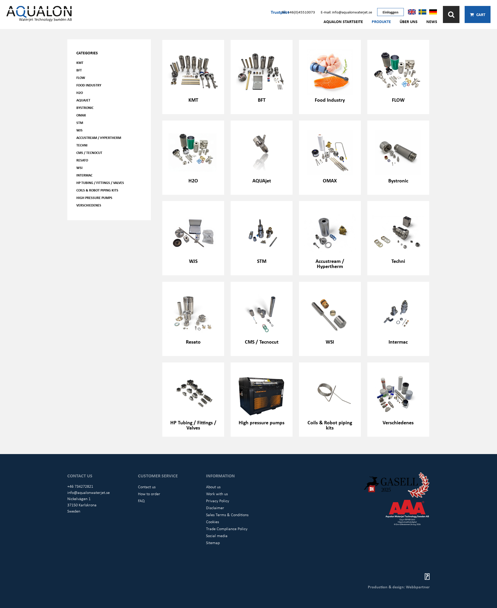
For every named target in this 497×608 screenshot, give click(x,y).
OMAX (81, 115)
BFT (79, 70)
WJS (79, 130)
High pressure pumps (94, 197)
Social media (217, 535)
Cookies (212, 521)
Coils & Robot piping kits (97, 190)
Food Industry (88, 85)
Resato (82, 160)
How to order (149, 493)
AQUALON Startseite (343, 21)
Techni (81, 145)
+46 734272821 (80, 486)
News (431, 21)
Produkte (381, 21)
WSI (79, 167)
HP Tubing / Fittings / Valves (100, 182)
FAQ (141, 500)
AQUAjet (83, 100)
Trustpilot (280, 12)
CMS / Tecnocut (89, 152)
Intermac (84, 175)
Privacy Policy (217, 500)
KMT (79, 62)
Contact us (147, 487)
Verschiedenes (88, 205)
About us (213, 487)
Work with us (217, 493)
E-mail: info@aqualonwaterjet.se (346, 11)
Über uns (409, 21)
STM (79, 122)
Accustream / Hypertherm (98, 137)
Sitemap (213, 542)
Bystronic (84, 107)
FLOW (80, 77)
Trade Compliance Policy (226, 528)
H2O (79, 92)
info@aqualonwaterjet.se (88, 492)
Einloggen (390, 11)
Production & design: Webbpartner (399, 587)
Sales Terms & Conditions (227, 514)
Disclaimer (215, 507)
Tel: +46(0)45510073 (298, 11)
